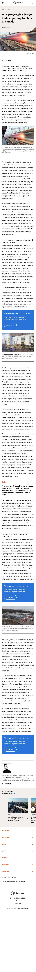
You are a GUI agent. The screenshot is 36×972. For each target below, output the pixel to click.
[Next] (33, 809)
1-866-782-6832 (11, 878)
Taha (6, 777)
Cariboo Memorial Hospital (10, 355)
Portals (18, 901)
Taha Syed (7, 60)
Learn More (10, 325)
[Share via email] (33, 53)
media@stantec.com (18, 882)
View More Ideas (7, 793)
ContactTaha (7, 783)
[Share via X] (30, 53)
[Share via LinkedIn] (28, 53)
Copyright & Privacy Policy (18, 898)
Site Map (18, 904)
